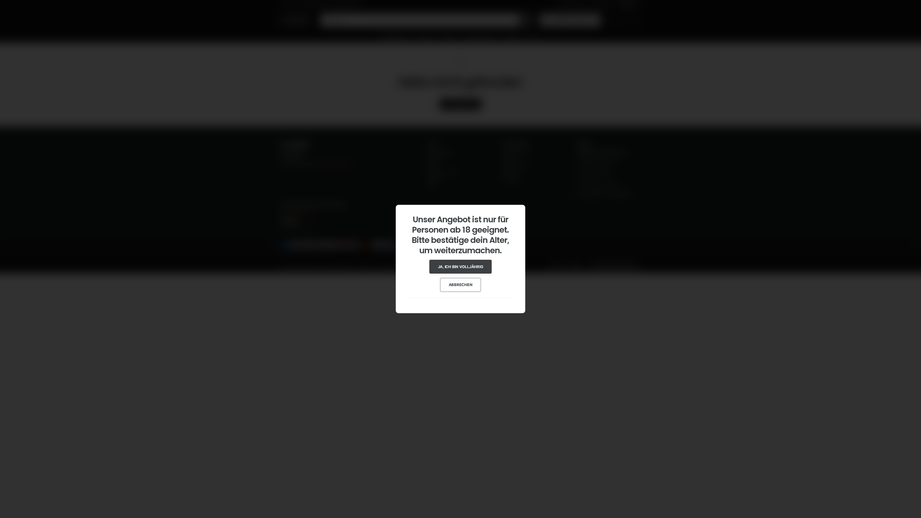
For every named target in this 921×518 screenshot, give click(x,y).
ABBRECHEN (460, 284)
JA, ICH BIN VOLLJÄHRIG (460, 266)
